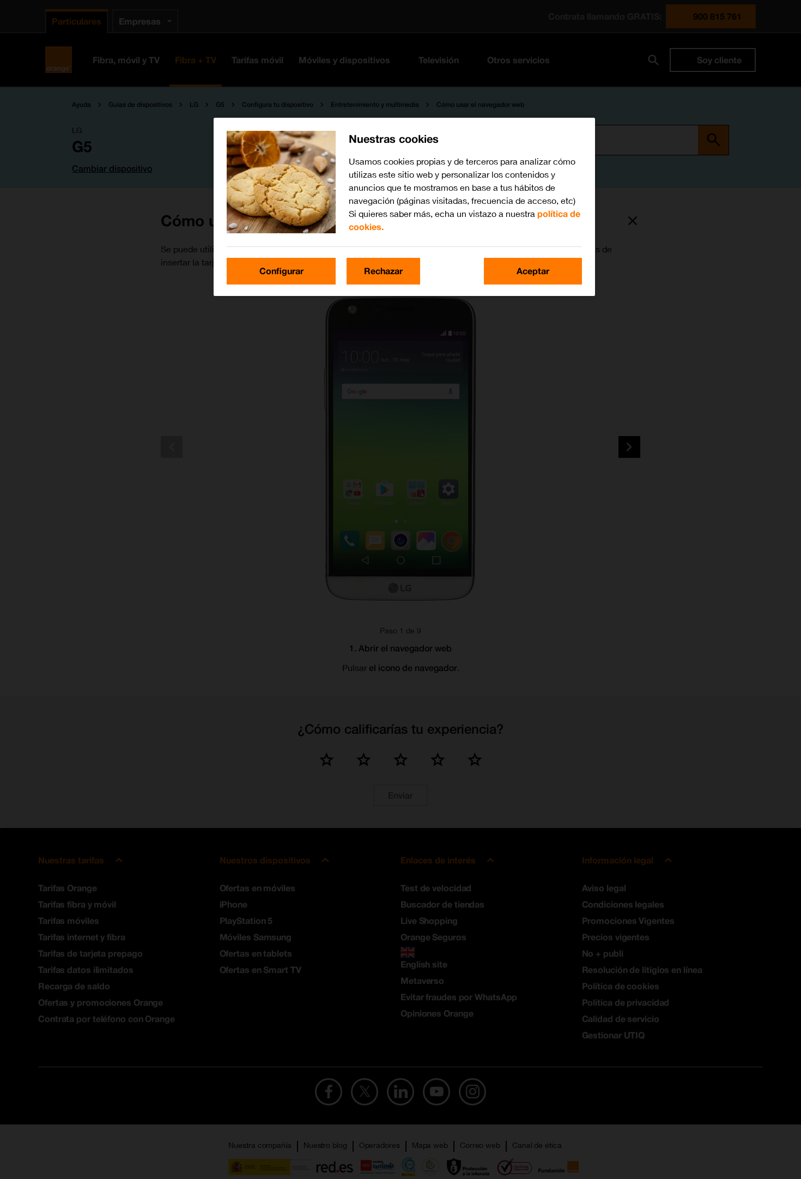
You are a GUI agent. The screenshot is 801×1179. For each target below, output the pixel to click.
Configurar (281, 270)
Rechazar (383, 270)
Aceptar (533, 270)
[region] (404, 206)
